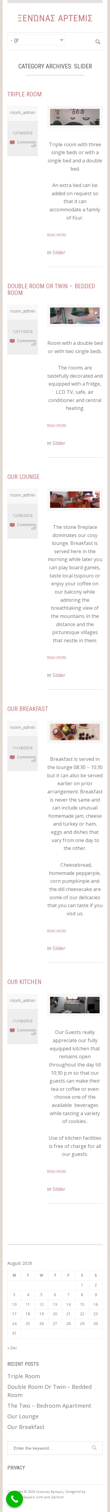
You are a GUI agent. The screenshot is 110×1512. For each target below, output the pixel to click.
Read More (56, 235)
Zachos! (57, 1497)
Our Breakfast (27, 709)
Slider (59, 252)
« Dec (12, 1348)
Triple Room (24, 94)
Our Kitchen (24, 982)
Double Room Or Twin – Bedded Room (51, 290)
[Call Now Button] (14, 1499)
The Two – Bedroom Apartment (49, 1405)
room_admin (22, 112)
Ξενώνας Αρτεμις (55, 18)
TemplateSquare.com (25, 1497)
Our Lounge (23, 476)
